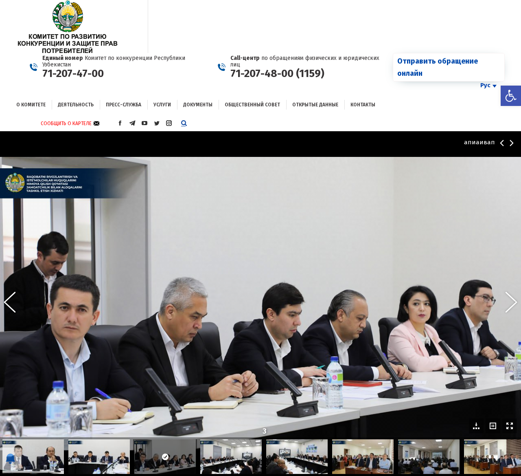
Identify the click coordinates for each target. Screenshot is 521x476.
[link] (511, 96)
